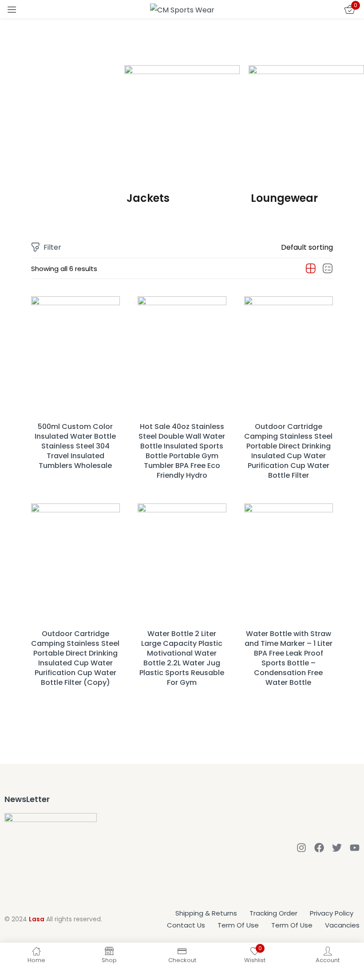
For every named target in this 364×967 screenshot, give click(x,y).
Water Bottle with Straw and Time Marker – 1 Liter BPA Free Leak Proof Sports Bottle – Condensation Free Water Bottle (288, 658)
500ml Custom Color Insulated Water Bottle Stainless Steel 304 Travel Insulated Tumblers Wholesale (75, 446)
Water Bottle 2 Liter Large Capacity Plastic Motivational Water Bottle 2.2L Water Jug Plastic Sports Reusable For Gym (181, 658)
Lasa (36, 919)
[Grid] (310, 268)
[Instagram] (301, 848)
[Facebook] (319, 848)
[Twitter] (337, 848)
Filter (52, 247)
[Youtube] (355, 848)
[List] (327, 268)
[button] (307, 247)
